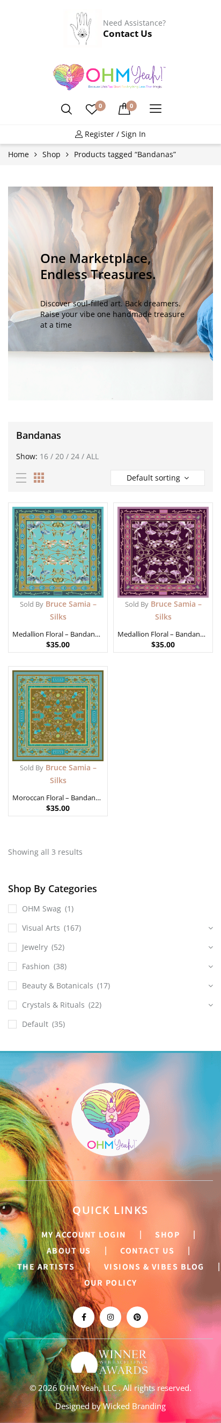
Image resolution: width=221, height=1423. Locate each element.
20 (59, 456)
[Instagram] (110, 1317)
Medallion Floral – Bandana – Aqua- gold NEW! (58, 634)
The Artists (46, 1266)
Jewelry (35, 947)
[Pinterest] (137, 1317)
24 (75, 456)
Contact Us (127, 33)
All (92, 456)
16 (44, 456)
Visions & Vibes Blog (154, 1266)
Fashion (36, 966)
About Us (69, 1250)
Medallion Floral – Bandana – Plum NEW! (163, 634)
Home (18, 154)
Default (35, 1024)
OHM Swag (41, 908)
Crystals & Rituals (53, 1005)
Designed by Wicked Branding (110, 1406)
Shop (51, 154)
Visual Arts (41, 928)
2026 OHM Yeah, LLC (78, 1387)
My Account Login (83, 1234)
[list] (21, 478)
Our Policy (110, 1282)
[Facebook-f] (83, 1317)
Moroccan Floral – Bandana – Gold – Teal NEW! (58, 797)
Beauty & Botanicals (57, 985)
